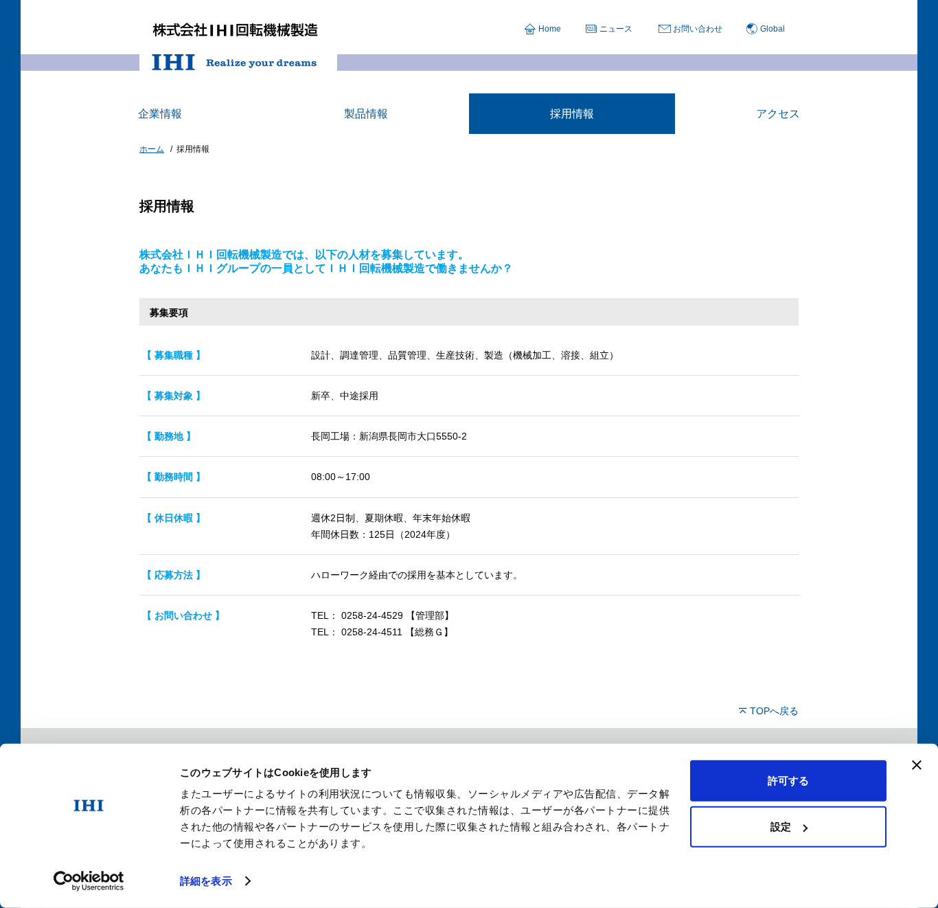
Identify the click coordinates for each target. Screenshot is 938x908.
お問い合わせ (697, 29)
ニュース (615, 29)
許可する (788, 780)
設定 (780, 826)
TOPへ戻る (774, 710)
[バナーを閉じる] (917, 765)
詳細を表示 (206, 881)
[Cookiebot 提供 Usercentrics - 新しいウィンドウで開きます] (89, 881)
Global (772, 29)
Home (549, 29)
